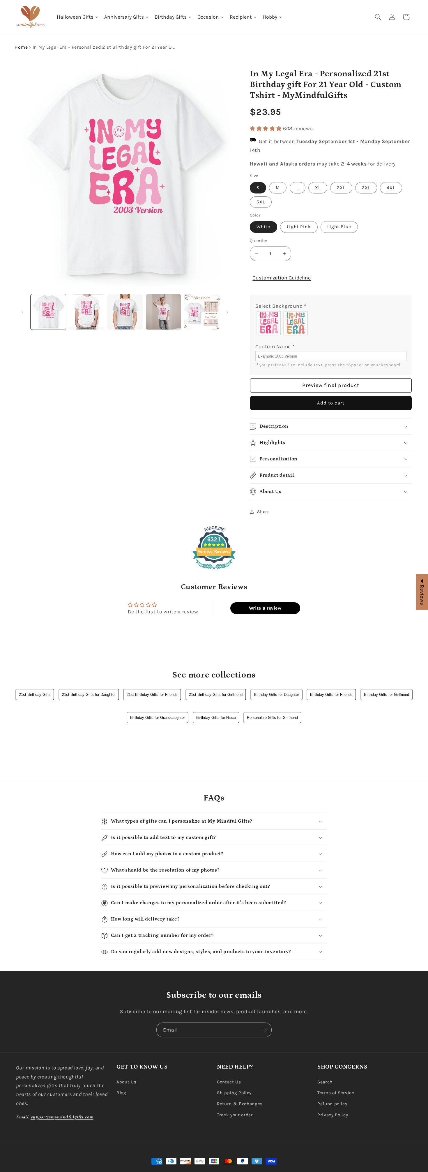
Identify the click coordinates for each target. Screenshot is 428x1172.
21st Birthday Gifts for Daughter (89, 694)
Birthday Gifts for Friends (331, 694)
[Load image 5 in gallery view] (202, 312)
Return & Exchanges (240, 1103)
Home (21, 47)
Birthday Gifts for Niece (216, 717)
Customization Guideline (281, 278)
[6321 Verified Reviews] (214, 570)
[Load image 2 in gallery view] (86, 312)
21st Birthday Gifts (35, 694)
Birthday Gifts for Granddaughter (157, 717)
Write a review (265, 608)
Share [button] (263, 511)
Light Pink (299, 226)
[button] (378, 17)
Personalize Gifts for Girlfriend (272, 717)
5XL (261, 201)
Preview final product (330, 385)
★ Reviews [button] (422, 592)
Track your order (235, 1115)
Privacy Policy (332, 1115)
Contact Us (229, 1082)
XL (318, 187)
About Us (126, 1082)
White (263, 226)
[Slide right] (227, 312)
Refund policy (332, 1103)
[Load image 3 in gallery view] (125, 312)
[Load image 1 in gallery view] (48, 312)
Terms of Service (335, 1092)
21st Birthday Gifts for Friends (152, 694)
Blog (121, 1092)
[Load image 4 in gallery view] (163, 312)
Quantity (258, 240)
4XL (391, 187)
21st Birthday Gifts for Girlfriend (216, 694)
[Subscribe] (264, 1030)
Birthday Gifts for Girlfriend (386, 694)
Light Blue (339, 226)
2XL (341, 187)
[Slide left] (22, 312)
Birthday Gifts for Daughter (276, 694)
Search (325, 1082)
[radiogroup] (331, 322)
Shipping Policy (234, 1092)
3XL (366, 187)
